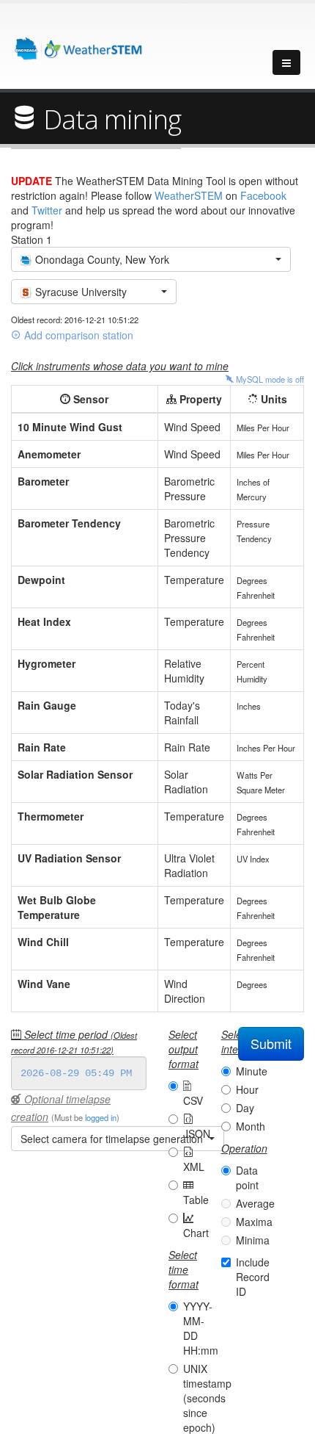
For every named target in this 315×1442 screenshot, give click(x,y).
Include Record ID (253, 1277)
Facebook (263, 195)
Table (196, 1199)
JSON (196, 1133)
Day (245, 1107)
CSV (193, 1100)
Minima (253, 1240)
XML (193, 1166)
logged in (100, 1117)
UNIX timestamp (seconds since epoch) (207, 1398)
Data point (247, 1177)
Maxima (254, 1221)
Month (250, 1126)
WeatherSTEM (189, 195)
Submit (271, 1043)
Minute (251, 1071)
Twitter (47, 210)
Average (255, 1203)
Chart (196, 1232)
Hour (247, 1089)
